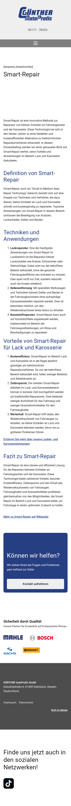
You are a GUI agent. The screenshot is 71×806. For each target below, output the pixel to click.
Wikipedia (42, 516)
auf (33, 516)
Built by (59, 710)
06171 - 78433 (37, 30)
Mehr (7, 516)
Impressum (9, 702)
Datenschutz (26, 702)
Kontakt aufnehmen (35, 584)
